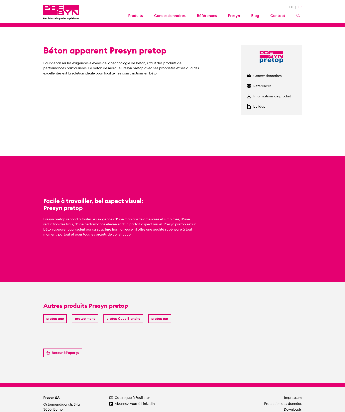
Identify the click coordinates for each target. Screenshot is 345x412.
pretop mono (85, 318)
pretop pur (159, 318)
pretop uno (55, 318)
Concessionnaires (170, 15)
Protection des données (283, 403)
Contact (277, 15)
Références (207, 15)
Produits (135, 15)
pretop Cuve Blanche (123, 318)
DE (291, 7)
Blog (255, 15)
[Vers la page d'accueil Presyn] (61, 11)
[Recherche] (299, 15)
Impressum (293, 397)
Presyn (234, 15)
